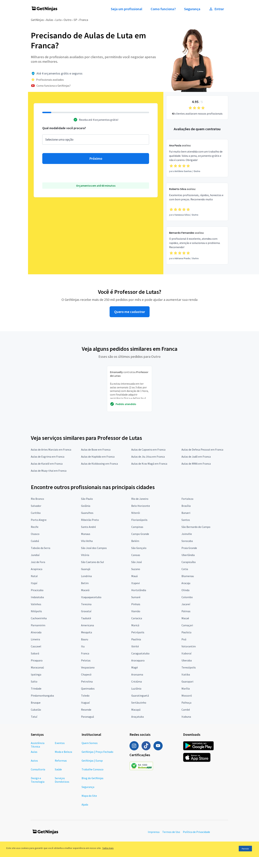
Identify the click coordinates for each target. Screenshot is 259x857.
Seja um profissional (126, 9)
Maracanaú (37, 667)
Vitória (85, 555)
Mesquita (86, 632)
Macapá (135, 709)
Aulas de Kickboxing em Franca (99, 463)
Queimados (88, 688)
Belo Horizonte (140, 505)
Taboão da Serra (40, 548)
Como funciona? (163, 9)
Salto (34, 681)
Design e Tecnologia (37, 779)
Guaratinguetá (140, 695)
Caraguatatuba (140, 653)
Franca (83, 20)
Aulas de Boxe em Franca (95, 449)
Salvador (36, 505)
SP (75, 20)
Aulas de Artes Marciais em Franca (51, 449)
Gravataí (86, 611)
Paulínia (136, 639)
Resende (86, 709)
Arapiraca (36, 569)
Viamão (135, 611)
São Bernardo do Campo (195, 527)
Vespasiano (88, 667)
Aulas (49, 20)
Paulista (186, 632)
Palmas (185, 611)
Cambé (185, 709)
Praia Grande (189, 548)
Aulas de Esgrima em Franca (47, 456)
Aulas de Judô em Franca (196, 456)
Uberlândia (188, 555)
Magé (134, 667)
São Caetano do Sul (92, 562)
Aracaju (185, 583)
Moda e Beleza (63, 751)
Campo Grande (140, 534)
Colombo (187, 597)
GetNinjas (37, 20)
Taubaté (86, 618)
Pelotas (86, 660)
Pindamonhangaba (42, 695)
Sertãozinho (138, 702)
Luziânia (136, 688)
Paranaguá (87, 716)
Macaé (185, 618)
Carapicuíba (188, 562)
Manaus (85, 534)
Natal (34, 576)
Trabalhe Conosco (92, 769)
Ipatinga (36, 674)
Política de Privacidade (196, 832)
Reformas (61, 760)
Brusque (36, 702)
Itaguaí (85, 702)
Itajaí (34, 583)
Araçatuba (137, 716)
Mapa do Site (89, 795)
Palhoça (186, 702)
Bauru (84, 639)
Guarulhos (87, 513)
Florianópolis (139, 520)
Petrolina (87, 681)
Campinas (137, 527)
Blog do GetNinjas (92, 778)
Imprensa (153, 832)
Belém (135, 541)
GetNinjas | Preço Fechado (97, 751)
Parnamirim (38, 625)
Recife (34, 527)
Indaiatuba (37, 597)
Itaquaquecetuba (91, 597)
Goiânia (85, 505)
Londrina (86, 576)
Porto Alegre (39, 520)
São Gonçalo (138, 548)
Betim (85, 583)
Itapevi (135, 583)
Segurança (192, 9)
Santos (185, 520)
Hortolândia (138, 590)
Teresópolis (188, 667)
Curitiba (36, 513)
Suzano (135, 569)
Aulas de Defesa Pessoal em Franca (202, 449)
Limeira (35, 639)
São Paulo (87, 498)
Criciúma (136, 681)
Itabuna (186, 716)
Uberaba (186, 660)
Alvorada (36, 632)
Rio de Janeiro (139, 498)
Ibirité (135, 646)
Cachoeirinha (39, 618)
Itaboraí (186, 653)
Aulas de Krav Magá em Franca (149, 463)
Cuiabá (35, 541)
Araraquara (137, 660)
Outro (68, 20)
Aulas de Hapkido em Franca (98, 456)
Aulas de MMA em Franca (196, 463)
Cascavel (36, 646)
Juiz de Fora (38, 562)
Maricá (135, 625)
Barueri (185, 513)
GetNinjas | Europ (92, 760)
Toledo (85, 695)
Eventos (60, 743)
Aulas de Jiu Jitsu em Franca (148, 456)
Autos (34, 760)
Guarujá (85, 569)
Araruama (137, 674)
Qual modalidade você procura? (64, 128)
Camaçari (187, 625)
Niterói (135, 513)
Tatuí (34, 716)
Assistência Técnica (37, 744)
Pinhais (135, 604)
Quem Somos (90, 743)
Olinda (185, 590)
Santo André (88, 527)
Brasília (186, 505)
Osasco (35, 534)
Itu (83, 646)
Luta (58, 20)
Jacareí (185, 604)
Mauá (134, 576)
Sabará (35, 653)
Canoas (135, 555)
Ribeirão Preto (90, 520)
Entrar (219, 9)
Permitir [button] (245, 848)
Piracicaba (37, 590)
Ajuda (85, 804)
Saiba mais (108, 848)
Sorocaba (187, 541)
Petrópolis (137, 632)
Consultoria (38, 769)
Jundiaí (35, 555)
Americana (87, 625)
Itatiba (185, 674)
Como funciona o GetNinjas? (53, 85)
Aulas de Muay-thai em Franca (48, 470)
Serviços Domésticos (62, 779)
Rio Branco (37, 498)
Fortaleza (187, 498)
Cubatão (36, 709)
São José (136, 562)
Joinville (186, 534)
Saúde (58, 769)
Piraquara (36, 660)
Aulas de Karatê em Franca (47, 463)
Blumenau (187, 576)
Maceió (85, 590)
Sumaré (135, 597)
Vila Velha (87, 541)
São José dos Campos (94, 548)
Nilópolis (36, 611)
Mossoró (186, 695)
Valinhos (36, 604)
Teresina (86, 604)
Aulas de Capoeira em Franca (148, 449)
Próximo (95, 158)
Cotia (184, 569)
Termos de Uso (171, 832)
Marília (185, 688)
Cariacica (136, 618)
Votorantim (188, 646)
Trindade (36, 688)
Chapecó (86, 674)
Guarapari (187, 681)
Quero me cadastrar (129, 311)
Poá (183, 639)
